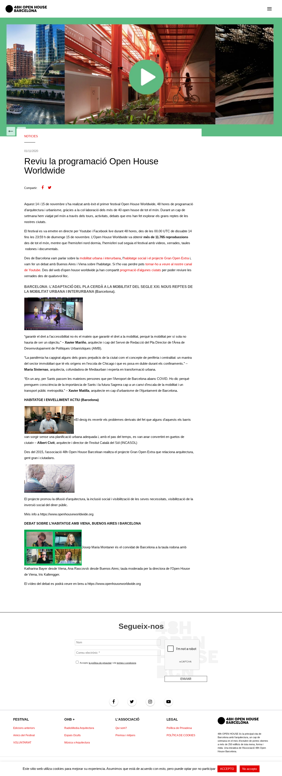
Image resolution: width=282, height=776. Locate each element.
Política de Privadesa (179, 728)
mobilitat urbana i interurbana (100, 258)
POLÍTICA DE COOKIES (181, 735)
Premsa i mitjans (125, 735)
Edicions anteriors (24, 728)
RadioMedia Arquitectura (79, 728)
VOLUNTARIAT (22, 742)
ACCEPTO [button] (227, 769)
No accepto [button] (249, 769)
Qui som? (121, 728)
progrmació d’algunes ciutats (140, 270)
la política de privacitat (100, 663)
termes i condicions (126, 663)
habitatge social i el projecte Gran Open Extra (156, 258)
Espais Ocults (72, 735)
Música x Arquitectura (77, 742)
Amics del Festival (24, 735)
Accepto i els (107, 663)
